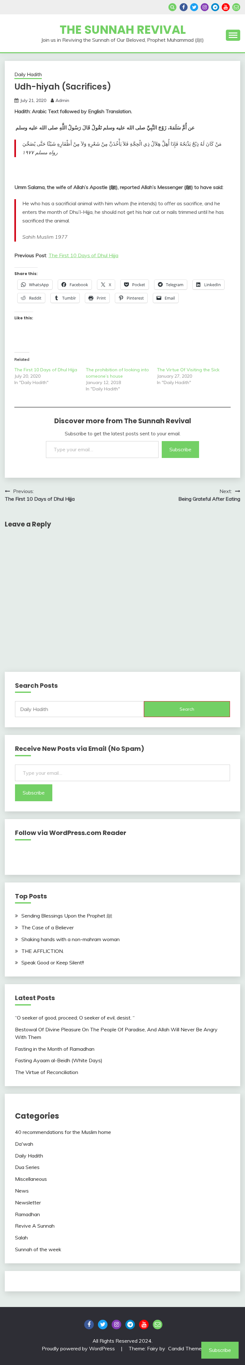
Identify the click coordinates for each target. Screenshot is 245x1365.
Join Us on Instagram (205, 7)
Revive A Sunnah (35, 1226)
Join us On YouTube (226, 7)
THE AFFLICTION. (43, 951)
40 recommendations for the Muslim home (63, 1132)
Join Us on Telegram (215, 7)
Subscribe (180, 449)
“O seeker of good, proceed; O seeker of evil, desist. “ (75, 1017)
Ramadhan (27, 1214)
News (22, 1190)
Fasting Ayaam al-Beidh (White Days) (58, 1060)
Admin (62, 100)
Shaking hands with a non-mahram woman (70, 939)
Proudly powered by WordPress (79, 1348)
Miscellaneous (31, 1179)
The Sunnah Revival (123, 29)
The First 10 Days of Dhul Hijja (83, 255)
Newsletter (28, 1202)
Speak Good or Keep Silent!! (52, 962)
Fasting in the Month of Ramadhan (54, 1049)
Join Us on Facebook (184, 7)
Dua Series (27, 1167)
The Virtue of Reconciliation (46, 1072)
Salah (21, 1237)
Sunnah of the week (38, 1249)
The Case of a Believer (47, 927)
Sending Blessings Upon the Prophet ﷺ (66, 915)
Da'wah (24, 1144)
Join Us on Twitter (194, 7)
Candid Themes (186, 1348)
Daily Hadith (28, 74)
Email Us (236, 7)
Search (187, 709)
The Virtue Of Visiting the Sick (188, 370)
